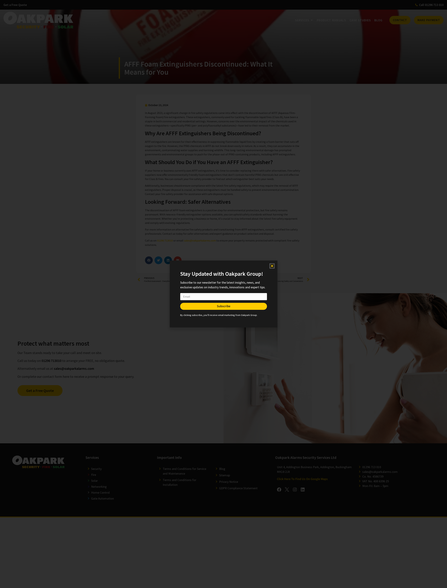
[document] (223, 294)
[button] (272, 266)
